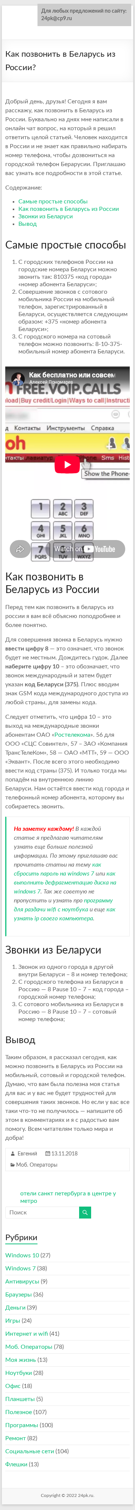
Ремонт (15, 1438)
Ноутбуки (18, 1373)
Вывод (27, 224)
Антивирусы (22, 1282)
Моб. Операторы (36, 1165)
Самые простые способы (53, 202)
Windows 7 (20, 1269)
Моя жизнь (20, 1360)
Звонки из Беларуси (45, 216)
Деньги (15, 1308)
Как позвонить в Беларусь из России (68, 209)
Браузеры (18, 1295)
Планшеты (20, 1399)
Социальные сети (29, 1451)
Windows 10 (22, 1255)
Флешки (16, 1464)
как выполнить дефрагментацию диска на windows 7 (65, 883)
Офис (13, 1386)
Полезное (18, 1412)
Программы (21, 1425)
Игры (12, 1321)
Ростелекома (72, 735)
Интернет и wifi (26, 1334)
